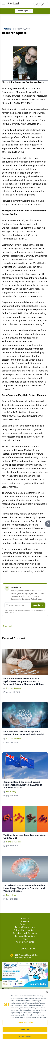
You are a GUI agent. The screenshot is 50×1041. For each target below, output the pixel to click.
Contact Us (25, 924)
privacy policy (9, 612)
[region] (25, 1015)
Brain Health (8, 626)
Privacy (25, 939)
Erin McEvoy (11, 791)
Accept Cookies (25, 1036)
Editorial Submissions (25, 927)
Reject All (25, 1029)
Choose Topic (22, 11)
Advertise (25, 921)
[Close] (47, 992)
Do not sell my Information (25, 933)
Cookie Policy (42, 1017)
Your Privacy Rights (25, 942)
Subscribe (37, 605)
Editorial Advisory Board (25, 930)
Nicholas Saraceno (13, 688)
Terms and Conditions (25, 936)
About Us (25, 918)
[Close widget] (45, 965)
